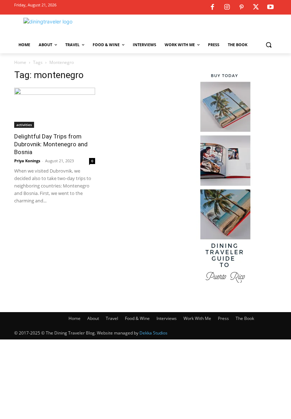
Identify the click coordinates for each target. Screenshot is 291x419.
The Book (245, 318)
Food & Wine (137, 318)
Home (20, 62)
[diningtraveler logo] (62, 27)
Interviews (167, 318)
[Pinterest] (241, 7)
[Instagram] (226, 7)
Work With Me (197, 318)
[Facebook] (212, 7)
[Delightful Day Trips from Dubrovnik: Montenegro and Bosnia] (54, 108)
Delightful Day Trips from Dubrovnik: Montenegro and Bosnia (51, 144)
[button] (268, 45)
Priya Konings (27, 160)
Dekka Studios (153, 333)
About (93, 318)
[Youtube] (270, 7)
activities (24, 124)
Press (223, 318)
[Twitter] (255, 7)
